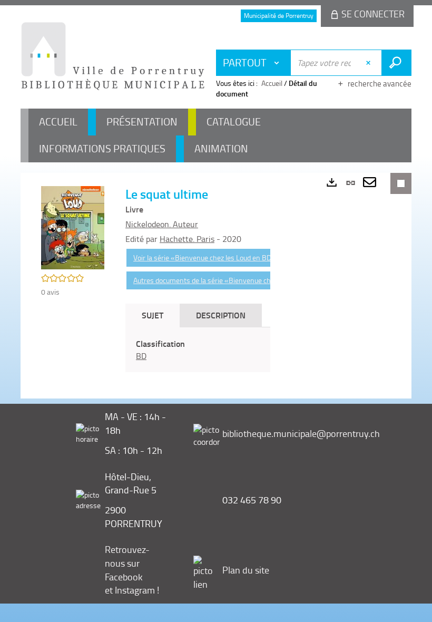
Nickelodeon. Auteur (161, 224)
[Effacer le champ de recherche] (369, 63)
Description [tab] (221, 315)
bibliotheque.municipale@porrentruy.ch (301, 433)
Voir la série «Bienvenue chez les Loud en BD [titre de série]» (227, 257)
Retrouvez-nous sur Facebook (127, 562)
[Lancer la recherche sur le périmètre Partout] (396, 63)
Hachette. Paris (187, 239)
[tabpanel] (198, 350)
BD (141, 356)
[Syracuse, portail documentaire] (113, 56)
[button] (72, 227)
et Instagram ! (132, 590)
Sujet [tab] (152, 315)
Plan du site (245, 569)
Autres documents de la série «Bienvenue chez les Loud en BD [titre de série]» (254, 280)
